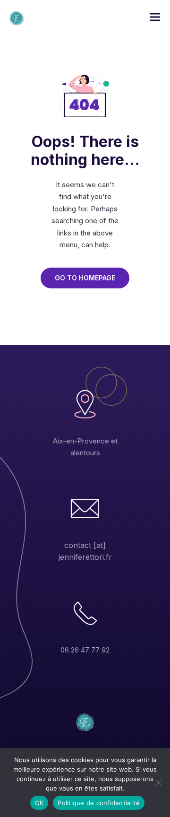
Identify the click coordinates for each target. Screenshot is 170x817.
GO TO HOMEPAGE (85, 278)
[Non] (158, 782)
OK (39, 803)
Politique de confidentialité (99, 803)
